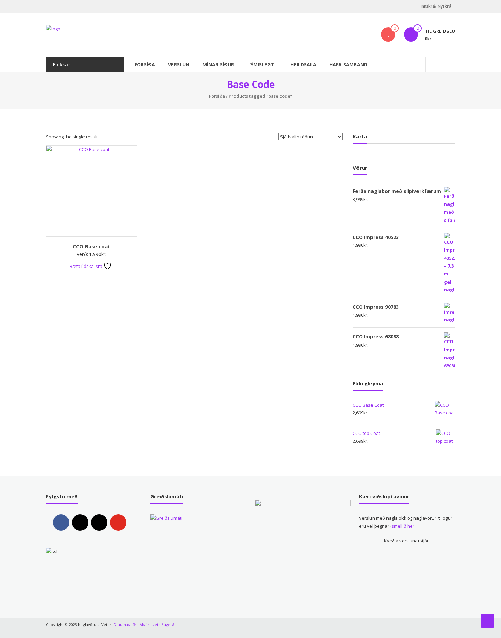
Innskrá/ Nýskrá (436, 6)
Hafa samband (348, 64)
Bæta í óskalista (86, 266)
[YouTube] (118, 522)
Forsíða (145, 64)
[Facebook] (61, 522)
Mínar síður (218, 64)
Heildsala (303, 64)
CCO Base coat (91, 246)
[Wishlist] (388, 34)
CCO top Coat (366, 433)
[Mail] (99, 522)
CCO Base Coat (368, 405)
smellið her (403, 526)
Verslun (178, 64)
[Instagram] (80, 522)
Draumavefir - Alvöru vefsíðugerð (143, 624)
